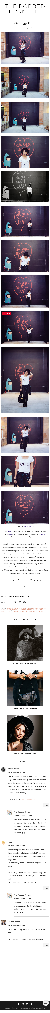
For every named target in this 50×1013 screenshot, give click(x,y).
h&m (3, 610)
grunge (42, 608)
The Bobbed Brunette (25, 8)
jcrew (8, 610)
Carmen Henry (14, 922)
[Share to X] (15, 602)
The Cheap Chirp (28, 799)
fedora (34, 608)
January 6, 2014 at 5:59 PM (16, 925)
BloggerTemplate (39, 1008)
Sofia (10, 842)
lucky (10, 611)
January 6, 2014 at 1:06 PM (16, 845)
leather (31, 610)
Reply (46, 805)
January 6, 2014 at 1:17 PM (22, 898)
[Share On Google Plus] (25, 602)
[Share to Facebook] (11, 602)
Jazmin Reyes (13, 769)
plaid (41, 611)
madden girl (19, 611)
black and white (14, 608)
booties (26, 608)
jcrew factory (19, 610)
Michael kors (32, 611)
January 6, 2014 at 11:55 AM (23, 815)
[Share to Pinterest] (20, 602)
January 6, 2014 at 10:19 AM (17, 772)
